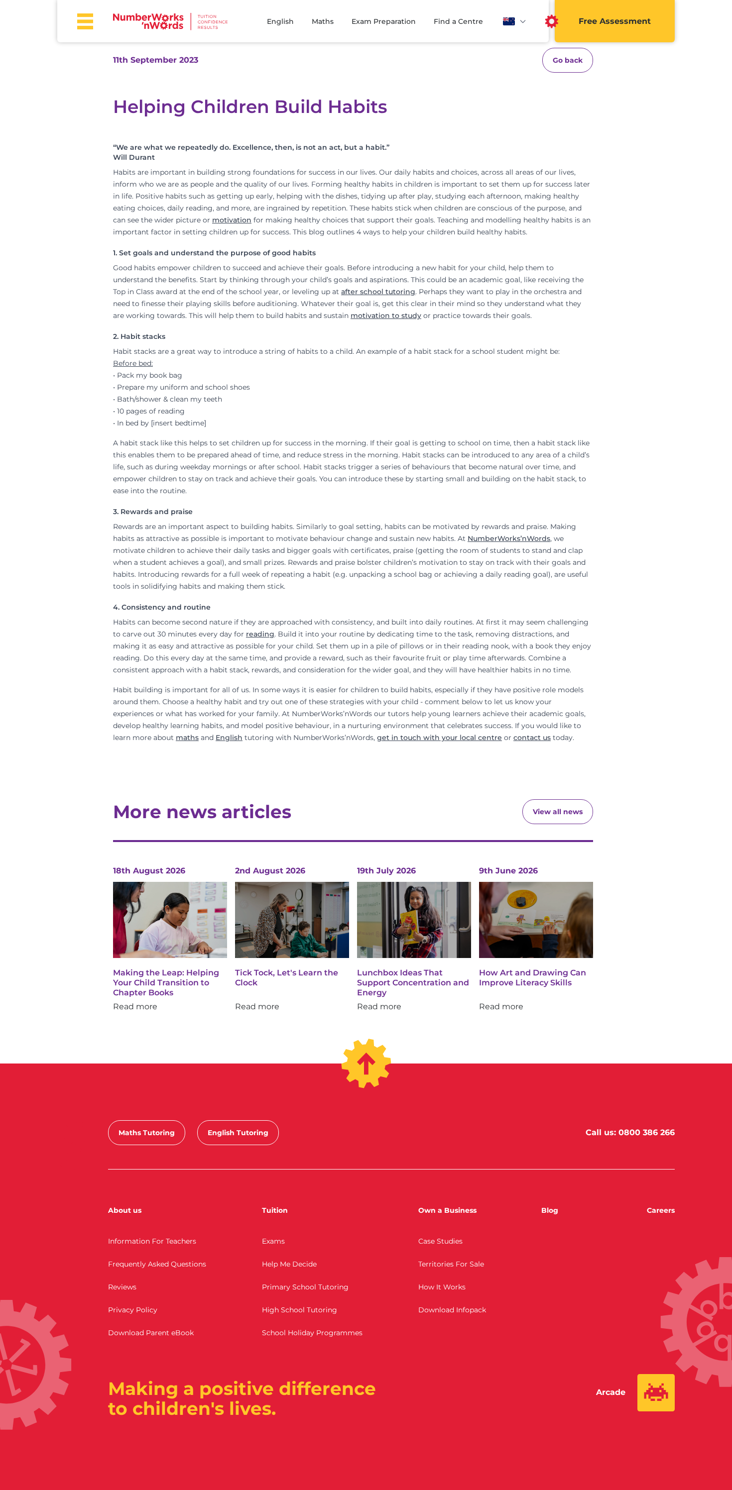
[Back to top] (366, 1063)
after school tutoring (378, 291)
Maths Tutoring (147, 1132)
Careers (661, 1210)
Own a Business (447, 1210)
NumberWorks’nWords (509, 538)
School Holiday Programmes (312, 1332)
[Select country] (515, 21)
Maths (323, 21)
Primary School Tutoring (305, 1286)
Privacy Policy (132, 1309)
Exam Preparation (384, 21)
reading (260, 634)
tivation (376, 315)
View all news (558, 811)
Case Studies (440, 1241)
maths (187, 737)
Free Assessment (615, 21)
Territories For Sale (451, 1264)
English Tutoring (238, 1132)
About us (124, 1210)
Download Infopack (452, 1309)
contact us (532, 737)
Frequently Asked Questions (157, 1264)
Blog (549, 1210)
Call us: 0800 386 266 (630, 1132)
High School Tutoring (299, 1309)
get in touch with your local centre (439, 737)
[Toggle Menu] (85, 21)
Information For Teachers (152, 1241)
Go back (568, 60)
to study (405, 315)
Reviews (122, 1286)
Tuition (275, 1210)
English (280, 21)
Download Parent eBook (151, 1332)
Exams (273, 1241)
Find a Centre (458, 21)
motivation (231, 219)
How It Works (442, 1286)
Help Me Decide (289, 1264)
